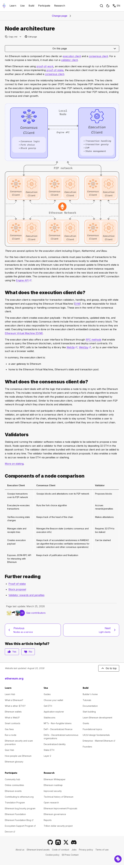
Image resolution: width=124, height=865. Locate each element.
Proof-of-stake (17, 583)
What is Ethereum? (14, 700)
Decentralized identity (55, 744)
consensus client (98, 56)
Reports (48, 820)
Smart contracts (12, 723)
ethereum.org (14, 678)
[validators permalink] (3, 435)
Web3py (85, 347)
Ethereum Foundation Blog (19, 820)
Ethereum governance (55, 814)
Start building (89, 711)
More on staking (14, 463)
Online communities (14, 785)
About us (20, 849)
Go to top (111, 668)
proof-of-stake (55, 70)
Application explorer (54, 711)
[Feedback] (118, 859)
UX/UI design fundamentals (96, 735)
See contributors (36, 612)
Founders (87, 746)
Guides (47, 694)
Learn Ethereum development (97, 717)
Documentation (90, 706)
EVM (77, 303)
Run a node (10, 735)
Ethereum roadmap (53, 785)
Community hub (12, 779)
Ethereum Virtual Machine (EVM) (24, 333)
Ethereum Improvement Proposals (60, 808)
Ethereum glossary (14, 761)
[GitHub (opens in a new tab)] (50, 842)
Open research (51, 802)
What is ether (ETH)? (15, 706)
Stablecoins (49, 717)
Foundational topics (92, 729)
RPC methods (93, 339)
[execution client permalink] (3, 293)
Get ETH (48, 706)
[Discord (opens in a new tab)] (74, 842)
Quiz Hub (9, 750)
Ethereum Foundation (15, 814)
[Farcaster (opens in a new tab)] (58, 842)
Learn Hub (10, 694)
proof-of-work (44, 66)
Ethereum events (13, 791)
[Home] (4, 5)
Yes (14, 651)
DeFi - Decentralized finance (58, 729)
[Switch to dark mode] (108, 6)
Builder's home (90, 694)
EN (118, 5)
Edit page (31, 37)
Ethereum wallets (13, 711)
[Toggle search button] (101, 6)
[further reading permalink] (3, 576)
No (30, 651)
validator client (69, 59)
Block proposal (17, 589)
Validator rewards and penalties (26, 595)
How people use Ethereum (18, 756)
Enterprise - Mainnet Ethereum (99, 740)
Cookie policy (52, 854)
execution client (72, 56)
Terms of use (102, 849)
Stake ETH (49, 750)
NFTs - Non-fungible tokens (58, 723)
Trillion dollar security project (58, 826)
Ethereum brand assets (38, 849)
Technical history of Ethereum (58, 796)
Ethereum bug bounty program (20, 808)
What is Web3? (12, 717)
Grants (86, 723)
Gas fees (9, 729)
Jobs (74, 849)
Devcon (10, 831)
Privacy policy (86, 849)
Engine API (23, 280)
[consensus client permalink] (3, 382)
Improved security (53, 791)
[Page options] (20, 36)
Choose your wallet (53, 700)
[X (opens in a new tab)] (66, 842)
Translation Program (15, 802)
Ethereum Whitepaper (54, 779)
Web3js (72, 347)
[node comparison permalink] (3, 476)
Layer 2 (47, 756)
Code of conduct (60, 849)
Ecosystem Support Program (20, 826)
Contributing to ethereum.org (19, 796)
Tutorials (87, 700)
